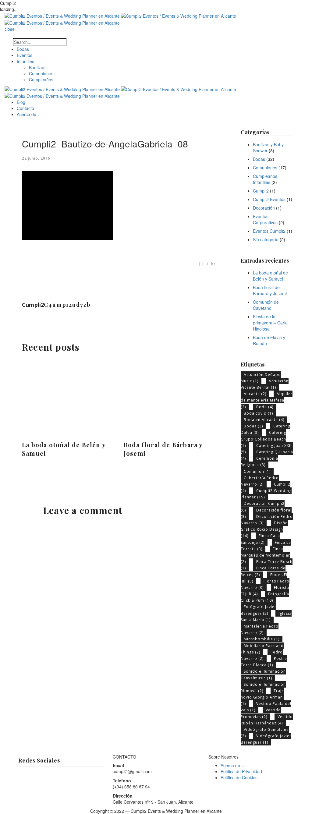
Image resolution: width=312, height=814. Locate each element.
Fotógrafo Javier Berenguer (258, 610)
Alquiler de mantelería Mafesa (266, 400)
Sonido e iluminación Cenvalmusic (263, 674)
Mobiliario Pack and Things (262, 649)
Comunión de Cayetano (266, 305)
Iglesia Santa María (266, 616)
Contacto (25, 108)
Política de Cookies (239, 777)
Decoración (264, 208)
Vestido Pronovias (261, 713)
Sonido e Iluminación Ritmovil (263, 687)
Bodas (23, 49)
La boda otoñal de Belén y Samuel (63, 449)
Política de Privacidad (241, 771)
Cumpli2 (261, 191)
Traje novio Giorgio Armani (262, 697)
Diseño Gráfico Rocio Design (264, 529)
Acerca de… (29, 114)
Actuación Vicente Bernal (265, 384)
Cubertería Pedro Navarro (260, 481)
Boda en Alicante (264, 419)
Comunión (257, 471)
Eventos (24, 55)
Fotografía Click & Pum (265, 597)
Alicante (255, 393)
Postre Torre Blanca (264, 661)
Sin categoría (265, 239)
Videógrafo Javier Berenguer (266, 739)
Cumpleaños (41, 79)
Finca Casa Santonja (260, 539)
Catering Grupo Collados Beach (263, 439)
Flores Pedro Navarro (265, 584)
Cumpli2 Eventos (269, 199)
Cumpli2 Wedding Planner (266, 494)
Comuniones (41, 73)
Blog (21, 102)
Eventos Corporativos (265, 219)
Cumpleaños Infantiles (265, 179)
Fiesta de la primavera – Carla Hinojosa (270, 322)
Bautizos (37, 67)
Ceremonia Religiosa (259, 461)
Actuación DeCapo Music (261, 378)
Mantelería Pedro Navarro (259, 629)
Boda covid (258, 413)
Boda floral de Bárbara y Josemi (163, 449)
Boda (264, 406)
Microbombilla (261, 639)
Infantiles (25, 61)
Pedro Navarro (262, 655)
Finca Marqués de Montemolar (265, 555)
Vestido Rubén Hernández (267, 720)
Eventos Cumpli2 (269, 231)
